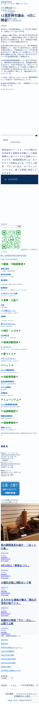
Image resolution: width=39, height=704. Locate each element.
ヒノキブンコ (6, 347)
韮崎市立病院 (6, 667)
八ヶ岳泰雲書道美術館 (9, 404)
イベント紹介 (9, 13)
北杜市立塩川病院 (7, 655)
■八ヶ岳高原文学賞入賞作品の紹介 (14, 255)
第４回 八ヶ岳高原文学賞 (13, 20)
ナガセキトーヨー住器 (9, 293)
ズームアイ (8, 9)
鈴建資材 (4, 288)
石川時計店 (5, 335)
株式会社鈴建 (6, 274)
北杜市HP (4, 640)
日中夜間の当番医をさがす (11, 670)
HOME (4, 685)
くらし (3, 10)
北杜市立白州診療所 (8, 663)
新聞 (6, 41)
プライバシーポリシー (26, 694)
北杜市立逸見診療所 (8, 659)
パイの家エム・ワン (8, 311)
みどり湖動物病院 (7, 370)
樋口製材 (4, 280)
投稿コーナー (10, 39)
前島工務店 (5, 269)
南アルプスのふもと (8, 324)
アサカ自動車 (6, 387)
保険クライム (6, 427)
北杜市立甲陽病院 (7, 651)
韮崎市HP (4, 644)
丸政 (2, 305)
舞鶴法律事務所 (6, 416)
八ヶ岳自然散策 (10, 11)
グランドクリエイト (8, 358)
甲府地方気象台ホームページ (11, 647)
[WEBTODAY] (6, 2)
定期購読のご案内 (11, 19)
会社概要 (9, 694)
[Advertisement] (19, 110)
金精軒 (3, 316)
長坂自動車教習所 (7, 381)
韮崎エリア (9, 30)
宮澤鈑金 (4, 393)
